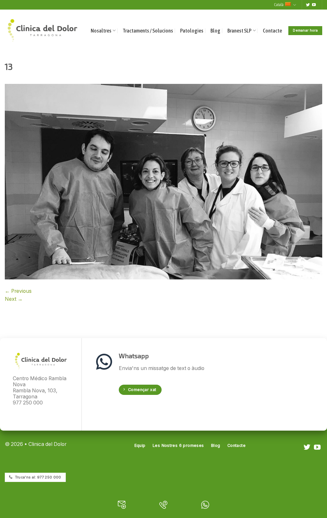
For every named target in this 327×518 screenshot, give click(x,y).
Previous (18, 291)
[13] (163, 181)
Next (14, 299)
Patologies (191, 30)
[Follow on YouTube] (314, 5)
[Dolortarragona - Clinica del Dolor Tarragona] (42, 30)
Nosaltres (101, 30)
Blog (215, 30)
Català (279, 4)
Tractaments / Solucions (148, 30)
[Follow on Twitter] (308, 5)
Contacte (272, 30)
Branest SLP (239, 30)
